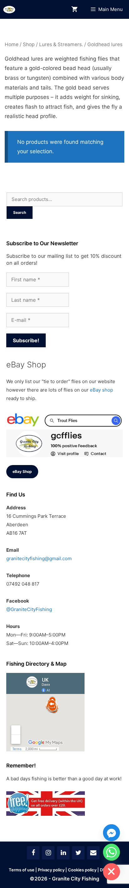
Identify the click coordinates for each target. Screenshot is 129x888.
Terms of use (21, 869)
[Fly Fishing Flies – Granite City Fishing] (9, 10)
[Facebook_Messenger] (111, 832)
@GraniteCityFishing (29, 609)
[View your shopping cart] (74, 10)
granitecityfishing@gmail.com (39, 558)
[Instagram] (48, 852)
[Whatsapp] (111, 852)
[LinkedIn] (63, 852)
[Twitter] (78, 852)
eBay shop (101, 390)
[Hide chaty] (111, 871)
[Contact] (93, 852)
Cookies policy (82, 869)
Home (11, 44)
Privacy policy (51, 869)
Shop (29, 44)
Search (19, 212)
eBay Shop (22, 471)
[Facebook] (33, 852)
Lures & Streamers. (61, 44)
